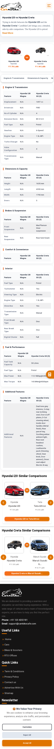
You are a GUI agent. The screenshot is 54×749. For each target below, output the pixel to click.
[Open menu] (49, 5)
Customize (27, 727)
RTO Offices (10, 655)
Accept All (27, 743)
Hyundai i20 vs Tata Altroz (27, 519)
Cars (6, 644)
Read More (7, 33)
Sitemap (8, 693)
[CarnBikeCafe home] (12, 592)
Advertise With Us (13, 687)
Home (8, 639)
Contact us (10, 682)
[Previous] (3, 502)
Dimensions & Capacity (38, 78)
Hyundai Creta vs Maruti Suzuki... (27, 573)
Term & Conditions (14, 671)
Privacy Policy (11, 676)
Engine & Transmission (14, 78)
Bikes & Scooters (13, 650)
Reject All (27, 735)
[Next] (50, 502)
